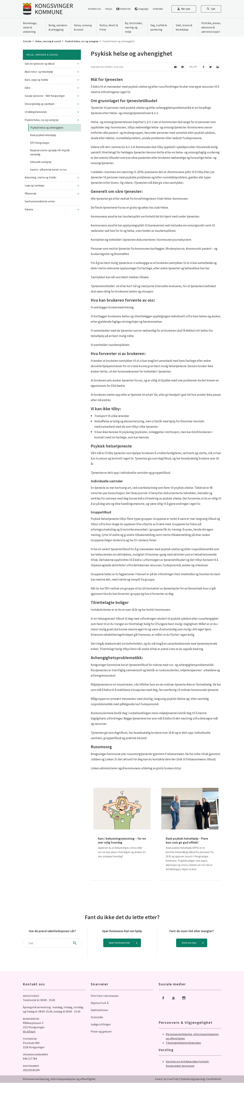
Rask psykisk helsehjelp (43, 135)
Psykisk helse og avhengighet (46, 127)
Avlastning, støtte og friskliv (40, 177)
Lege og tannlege (34, 185)
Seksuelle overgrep (40, 162)
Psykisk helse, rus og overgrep (81, 41)
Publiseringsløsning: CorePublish (200, 1079)
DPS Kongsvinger (39, 142)
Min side (185, 9)
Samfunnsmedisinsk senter (40, 201)
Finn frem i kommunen (105, 996)
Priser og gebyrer (101, 1031)
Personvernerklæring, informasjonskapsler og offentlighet (59, 1079)
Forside (27, 41)
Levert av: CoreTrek (166, 1079)
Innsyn (108, 8)
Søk (213, 9)
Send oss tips (189, 942)
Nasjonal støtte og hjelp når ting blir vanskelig (50, 152)
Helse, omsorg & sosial (48, 41)
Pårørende (30, 193)
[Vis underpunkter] (78, 64)
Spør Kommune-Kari (119, 942)
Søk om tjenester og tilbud (39, 63)
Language (143, 8)
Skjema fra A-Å (100, 1003)
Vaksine (29, 209)
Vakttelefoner (99, 1010)
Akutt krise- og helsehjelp (39, 71)
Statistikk (158, 8)
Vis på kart (29, 1031)
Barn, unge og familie (36, 79)
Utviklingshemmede (36, 112)
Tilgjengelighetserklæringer (183, 1042)
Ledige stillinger (101, 1024)
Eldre (27, 87)
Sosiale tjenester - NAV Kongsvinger (45, 96)
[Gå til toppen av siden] (232, 1088)
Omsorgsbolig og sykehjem (39, 104)
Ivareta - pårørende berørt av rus (48, 169)
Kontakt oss (94, 8)
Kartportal (124, 8)
